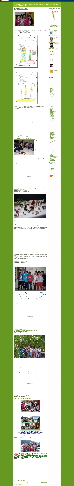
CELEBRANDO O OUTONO (22, 138)
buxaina (21, 188)
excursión (22, 435)
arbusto (21, 395)
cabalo (51, 96)
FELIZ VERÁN (56, 49)
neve (50, 139)
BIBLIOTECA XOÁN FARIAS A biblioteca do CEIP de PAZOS (54, 26)
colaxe (51, 108)
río (28, 435)
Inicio (27, 482)
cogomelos (18, 261)
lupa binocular (38, 371)
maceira (51, 131)
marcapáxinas (30, 330)
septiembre (52, 169)
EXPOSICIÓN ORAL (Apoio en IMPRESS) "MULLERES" (57, 38)
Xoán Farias (52, 159)
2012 (50, 163)
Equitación (51, 117)
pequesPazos (52, 54)
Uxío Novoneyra (52, 157)
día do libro (52, 112)
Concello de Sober (29, 454)
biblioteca (18, 330)
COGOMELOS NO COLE (21, 192)
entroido (51, 116)
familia (51, 120)
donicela (51, 114)
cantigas (24, 188)
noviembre (52, 167)
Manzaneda (26, 435)
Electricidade (52, 115)
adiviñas (18, 188)
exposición (22, 261)
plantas (51, 142)
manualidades (43, 188)
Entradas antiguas (44, 482)
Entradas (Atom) (20, 484)
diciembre (52, 164)
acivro (51, 89)
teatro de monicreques (53, 156)
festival (51, 121)
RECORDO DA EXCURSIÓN (22, 398)
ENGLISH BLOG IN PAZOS (54, 63)
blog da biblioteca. (29, 107)
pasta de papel (52, 140)
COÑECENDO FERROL (53, 42)
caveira (34, 188)
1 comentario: (24, 260)
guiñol (27, 330)
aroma (51, 93)
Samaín (23, 189)
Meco (51, 136)
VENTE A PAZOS (56, 43)
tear (50, 154)
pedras (51, 141)
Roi (36, 330)
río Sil (43, 453)
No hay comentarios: (25, 135)
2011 (50, 170)
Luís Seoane (52, 129)
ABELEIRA (40, 360)
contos (51, 109)
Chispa (21, 330)
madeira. (39, 188)
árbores (51, 91)
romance (51, 151)
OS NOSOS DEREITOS (21, 10)
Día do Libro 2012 (52, 55)
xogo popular (52, 160)
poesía (51, 144)
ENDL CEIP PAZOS (53, 57)
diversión (51, 113)
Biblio (29, 303)
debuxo (36, 188)
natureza (20, 189)
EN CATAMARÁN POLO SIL (22, 437)
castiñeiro (30, 188)
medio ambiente (16, 189)
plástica (34, 330)
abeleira (18, 395)
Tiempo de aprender (53, 29)
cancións (51, 97)
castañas (27, 188)
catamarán (18, 435)
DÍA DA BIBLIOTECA (20, 264)
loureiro (51, 128)
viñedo (24, 481)
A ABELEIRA (18, 333)
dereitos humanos (53, 111)
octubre (52, 168)
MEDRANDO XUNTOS (53, 48)
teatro (51, 155)
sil (29, 435)
